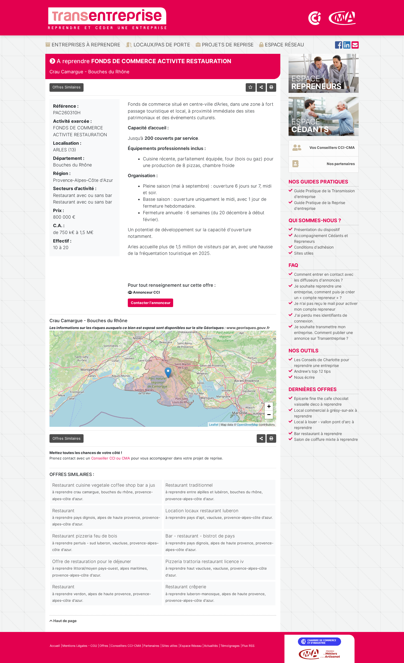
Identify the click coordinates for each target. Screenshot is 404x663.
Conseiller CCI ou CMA (110, 458)
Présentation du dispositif (317, 229)
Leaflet (213, 424)
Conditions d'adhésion (314, 247)
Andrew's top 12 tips (312, 371)
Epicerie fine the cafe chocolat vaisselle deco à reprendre (321, 401)
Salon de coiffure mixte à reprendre (326, 439)
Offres (103, 646)
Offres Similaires (66, 87)
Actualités (211, 646)
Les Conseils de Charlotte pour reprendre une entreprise (321, 362)
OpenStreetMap (247, 424)
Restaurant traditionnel (214, 491)
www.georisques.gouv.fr (248, 327)
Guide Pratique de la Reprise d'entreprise (319, 205)
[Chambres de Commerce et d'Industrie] (315, 17)
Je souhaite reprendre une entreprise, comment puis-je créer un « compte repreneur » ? (324, 292)
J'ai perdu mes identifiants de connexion (320, 318)
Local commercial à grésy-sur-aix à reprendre (325, 413)
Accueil (55, 646)
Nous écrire (304, 377)
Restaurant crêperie (215, 593)
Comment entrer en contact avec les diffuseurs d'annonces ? (323, 277)
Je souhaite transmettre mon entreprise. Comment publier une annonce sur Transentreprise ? (323, 332)
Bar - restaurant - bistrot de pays (219, 542)
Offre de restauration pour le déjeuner (100, 568)
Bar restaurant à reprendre (318, 433)
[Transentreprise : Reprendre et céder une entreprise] (107, 18)
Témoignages (230, 646)
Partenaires (151, 646)
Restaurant (106, 517)
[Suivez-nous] (338, 46)
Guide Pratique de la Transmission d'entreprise (324, 193)
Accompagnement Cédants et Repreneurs (321, 238)
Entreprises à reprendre (85, 45)
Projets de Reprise (227, 45)
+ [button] (269, 406)
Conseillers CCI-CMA (126, 646)
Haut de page (64, 621)
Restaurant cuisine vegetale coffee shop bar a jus (103, 491)
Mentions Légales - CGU (79, 646)
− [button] (269, 414)
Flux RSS (248, 646)
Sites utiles (303, 253)
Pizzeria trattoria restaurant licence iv (216, 568)
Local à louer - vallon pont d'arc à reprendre (324, 424)
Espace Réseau (284, 45)
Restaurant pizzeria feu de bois (105, 542)
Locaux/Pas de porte (161, 45)
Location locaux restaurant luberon (219, 514)
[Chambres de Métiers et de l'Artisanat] (342, 17)
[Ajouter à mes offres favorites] (251, 87)
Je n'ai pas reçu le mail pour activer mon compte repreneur (326, 306)
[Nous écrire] (355, 46)
